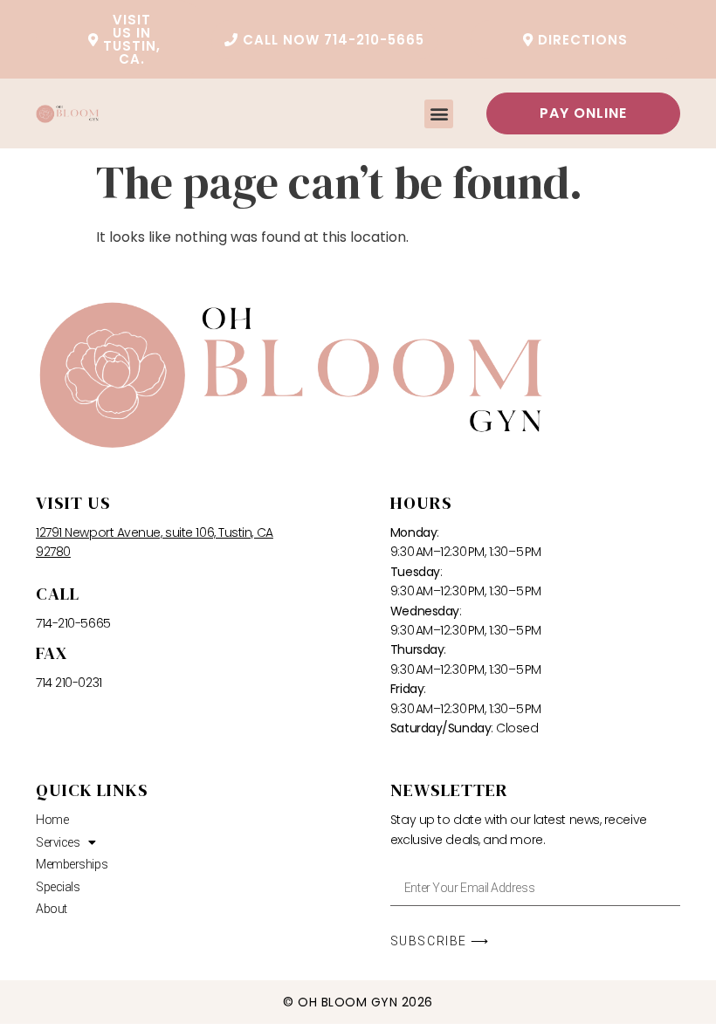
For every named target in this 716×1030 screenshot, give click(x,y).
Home (52, 820)
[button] (438, 114)
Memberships (71, 864)
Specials (57, 887)
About (51, 909)
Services (57, 842)
